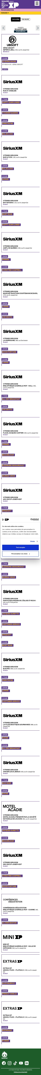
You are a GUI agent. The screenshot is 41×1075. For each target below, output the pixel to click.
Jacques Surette (10, 614)
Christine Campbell (12, 270)
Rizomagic (7, 1030)
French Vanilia (9, 994)
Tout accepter (20, 547)
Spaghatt (7, 511)
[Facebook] (4, 1063)
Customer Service (11, 624)
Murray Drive (8, 476)
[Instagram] (9, 1063)
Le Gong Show (9, 61)
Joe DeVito (7, 317)
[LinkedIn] (27, 1063)
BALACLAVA (7, 134)
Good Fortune (9, 352)
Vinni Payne (7, 123)
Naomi (5, 738)
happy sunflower (11, 102)
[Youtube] (21, 1063)
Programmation (7, 10)
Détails (32, 541)
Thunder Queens (10, 113)
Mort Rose (7, 214)
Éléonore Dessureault (13, 465)
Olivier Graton (9, 923)
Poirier (5, 1041)
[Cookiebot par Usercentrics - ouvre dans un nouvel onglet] (30, 519)
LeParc (5, 179)
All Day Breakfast (11, 399)
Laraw (5, 306)
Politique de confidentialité (20, 1072)
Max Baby (6, 783)
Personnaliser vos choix (19, 554)
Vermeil (6, 259)
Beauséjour (8, 455)
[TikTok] (15, 1063)
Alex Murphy (8, 983)
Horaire (4, 13)
